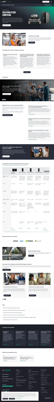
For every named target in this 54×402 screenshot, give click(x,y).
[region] (27, 90)
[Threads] (7, 386)
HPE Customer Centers (44, 382)
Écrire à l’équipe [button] (7, 378)
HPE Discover (30, 385)
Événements (30, 383)
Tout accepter (5, 398)
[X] (4, 386)
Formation (42, 373)
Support (5, 376)
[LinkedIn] (3, 386)
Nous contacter (43, 371)
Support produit (30, 375)
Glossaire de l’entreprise (44, 377)
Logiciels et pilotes (31, 377)
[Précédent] (3, 99)
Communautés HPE (43, 380)
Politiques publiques (19, 385)
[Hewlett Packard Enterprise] (4, 1)
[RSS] (12, 386)
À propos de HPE (18, 371)
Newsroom (30, 388)
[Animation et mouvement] (6, 391)
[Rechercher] (7, 1)
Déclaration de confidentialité (20, 396)
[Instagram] (6, 386)
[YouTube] (10, 386)
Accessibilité (18, 373)
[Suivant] (5, 299)
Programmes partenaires (44, 392)
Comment (5, 374)
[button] (1, 2)
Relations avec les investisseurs (20, 382)
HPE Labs (17, 378)
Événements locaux (31, 386)
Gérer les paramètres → (19, 398)
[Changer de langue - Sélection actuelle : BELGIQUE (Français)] (51, 2)
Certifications (43, 389)
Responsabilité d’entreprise (20, 376)
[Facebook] (9, 386)
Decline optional (12, 398)
